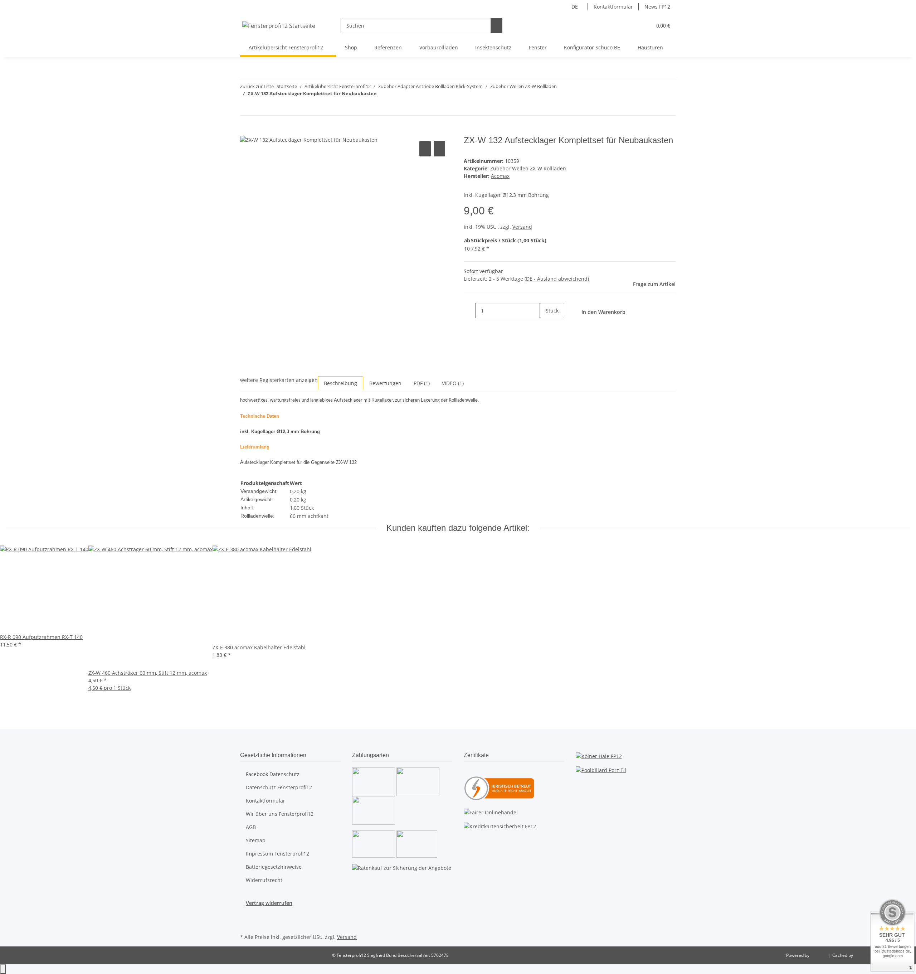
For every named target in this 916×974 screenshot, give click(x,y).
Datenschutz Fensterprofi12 (279, 787)
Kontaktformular (613, 6)
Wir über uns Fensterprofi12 (279, 813)
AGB (251, 827)
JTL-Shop (819, 955)
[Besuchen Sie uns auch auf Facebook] (246, 915)
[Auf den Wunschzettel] (439, 148)
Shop (351, 47)
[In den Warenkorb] (246, 131)
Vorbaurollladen (438, 47)
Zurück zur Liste (257, 86)
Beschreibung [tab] (340, 383)
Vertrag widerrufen (269, 903)
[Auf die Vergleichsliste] (425, 148)
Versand (522, 226)
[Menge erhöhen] (545, 326)
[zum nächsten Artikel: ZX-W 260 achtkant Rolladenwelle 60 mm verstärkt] (258, 107)
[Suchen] (496, 25)
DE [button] (575, 6)
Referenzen (388, 47)
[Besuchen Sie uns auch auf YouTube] (246, 923)
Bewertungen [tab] (385, 383)
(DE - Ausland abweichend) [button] (557, 278)
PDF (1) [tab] (422, 383)
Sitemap (255, 840)
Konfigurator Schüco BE (592, 47)
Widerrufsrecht (264, 880)
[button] (632, 25)
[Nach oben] (3, 969)
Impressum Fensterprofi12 (277, 853)
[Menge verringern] (469, 310)
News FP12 (657, 6)
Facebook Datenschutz (272, 774)
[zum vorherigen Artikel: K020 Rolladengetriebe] (246, 107)
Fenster (538, 47)
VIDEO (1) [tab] (453, 383)
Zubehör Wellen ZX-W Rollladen (528, 168)
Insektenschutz (493, 47)
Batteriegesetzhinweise (274, 866)
